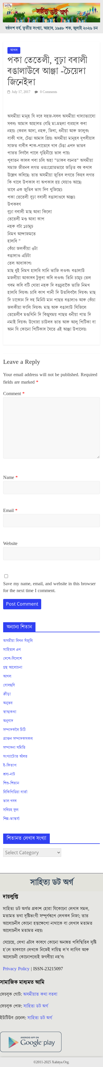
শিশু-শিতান (11, 783)
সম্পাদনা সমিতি (14, 748)
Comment (14, 394)
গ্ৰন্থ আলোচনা (12, 667)
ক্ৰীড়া (7, 694)
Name (10, 477)
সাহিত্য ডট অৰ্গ (35, 1006)
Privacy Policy (16, 969)
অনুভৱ (8, 703)
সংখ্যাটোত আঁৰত (15, 756)
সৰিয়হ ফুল (10, 810)
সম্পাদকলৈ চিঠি (14, 730)
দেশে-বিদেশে (12, 659)
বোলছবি (9, 685)
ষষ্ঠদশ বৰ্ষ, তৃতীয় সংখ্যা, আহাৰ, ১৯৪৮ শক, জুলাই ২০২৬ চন (51, 28)
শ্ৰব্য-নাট (9, 774)
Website (10, 543)
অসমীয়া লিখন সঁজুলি (18, 641)
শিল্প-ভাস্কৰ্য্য (11, 819)
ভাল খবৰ (10, 801)
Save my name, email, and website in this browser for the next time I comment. (49, 587)
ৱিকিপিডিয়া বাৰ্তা (15, 792)
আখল (13, 50)
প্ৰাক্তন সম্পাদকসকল (18, 739)
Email (10, 510)
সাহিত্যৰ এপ (12, 650)
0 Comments (48, 92)
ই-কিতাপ (10, 765)
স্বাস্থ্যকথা (9, 712)
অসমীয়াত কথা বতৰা (41, 994)
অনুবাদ (8, 721)
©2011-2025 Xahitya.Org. (51, 1062)
